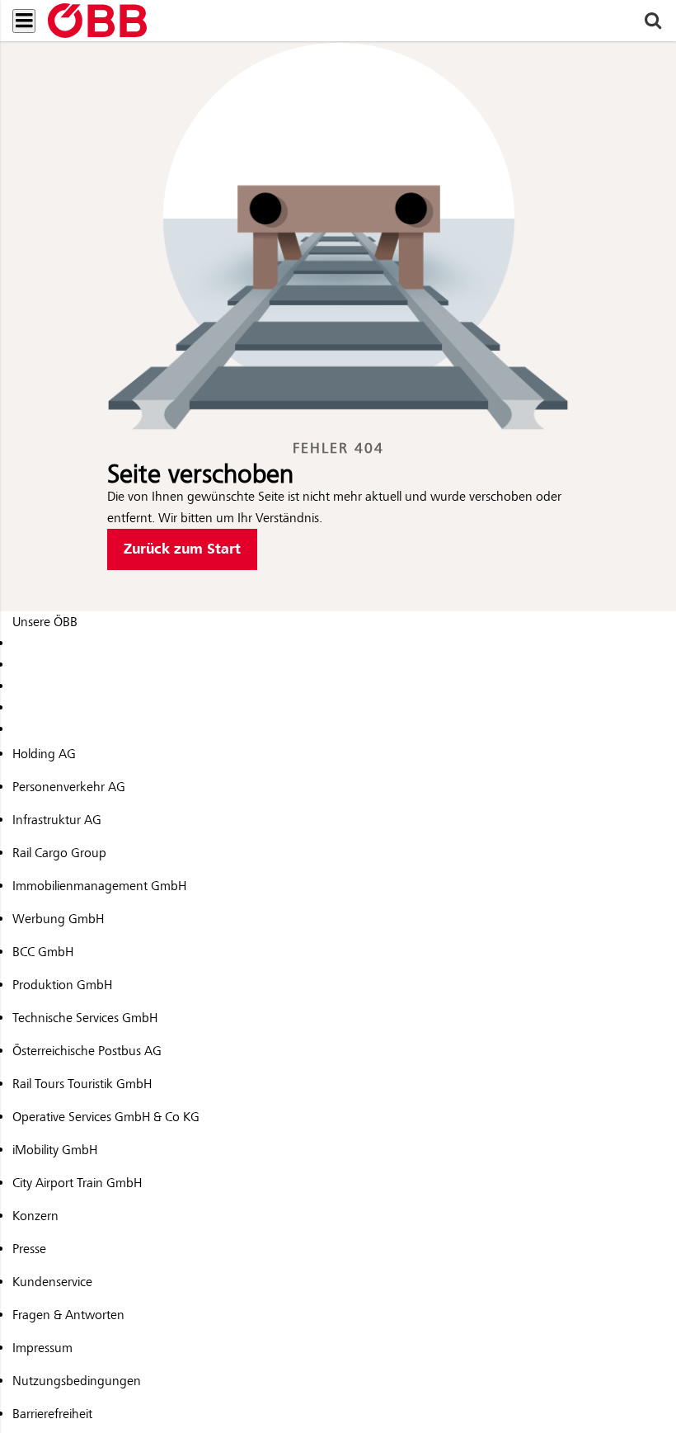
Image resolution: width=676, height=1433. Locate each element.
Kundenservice (52, 1282)
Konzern (35, 1216)
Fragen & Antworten (68, 1315)
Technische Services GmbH (84, 1018)
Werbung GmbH (58, 919)
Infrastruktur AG (56, 820)
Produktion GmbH (62, 985)
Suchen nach (52, 69)
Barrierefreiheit (52, 1414)
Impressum (42, 1348)
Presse (29, 1249)
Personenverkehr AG (68, 787)
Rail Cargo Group (59, 853)
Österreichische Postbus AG (87, 1051)
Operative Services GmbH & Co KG (106, 1117)
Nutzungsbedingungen (76, 1381)
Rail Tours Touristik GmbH (82, 1084)
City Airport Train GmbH (77, 1183)
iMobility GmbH (54, 1150)
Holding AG (44, 754)
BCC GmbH (42, 952)
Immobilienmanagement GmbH (99, 886)
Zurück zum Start (182, 549)
